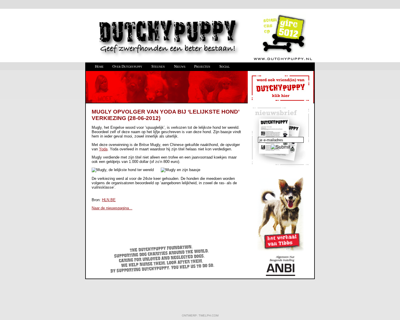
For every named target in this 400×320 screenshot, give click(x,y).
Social (224, 66)
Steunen (158, 66)
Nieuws (179, 66)
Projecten (202, 66)
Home (99, 66)
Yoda (103, 149)
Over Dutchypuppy (127, 66)
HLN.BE (109, 200)
